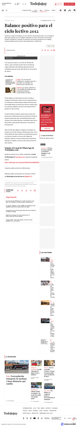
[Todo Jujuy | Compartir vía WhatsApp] (48, 50)
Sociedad (35, 411)
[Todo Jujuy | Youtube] (34, 418)
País (41, 10)
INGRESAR (59, 4)
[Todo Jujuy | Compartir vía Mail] (54, 50)
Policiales (35, 11)
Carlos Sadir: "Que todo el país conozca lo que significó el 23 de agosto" (19, 220)
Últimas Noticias (26, 10)
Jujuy (35, 10)
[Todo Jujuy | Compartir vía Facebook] (42, 50)
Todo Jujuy (7, 20)
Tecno (40, 411)
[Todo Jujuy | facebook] (23, 418)
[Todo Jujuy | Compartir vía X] (45, 50)
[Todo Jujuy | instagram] (27, 418)
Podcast (46, 411)
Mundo (53, 10)
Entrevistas (53, 411)
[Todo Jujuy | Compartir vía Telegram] (51, 50)
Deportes (48, 408)
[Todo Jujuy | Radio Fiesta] (74, 11)
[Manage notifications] (73, 419)
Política (47, 10)
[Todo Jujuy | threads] (38, 418)
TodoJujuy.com (20, 157)
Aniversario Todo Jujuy (46, 413)
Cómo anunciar (75, 418)
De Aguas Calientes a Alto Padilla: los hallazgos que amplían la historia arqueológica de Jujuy (20, 206)
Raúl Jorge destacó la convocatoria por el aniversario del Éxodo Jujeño (18, 215)
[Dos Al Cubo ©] (68, 425)
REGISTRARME (70, 4)
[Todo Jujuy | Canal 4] (60, 11)
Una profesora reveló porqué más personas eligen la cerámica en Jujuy (21, 211)
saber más (47, 128)
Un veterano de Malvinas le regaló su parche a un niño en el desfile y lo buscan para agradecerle (20, 201)
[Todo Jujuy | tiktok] (42, 418)
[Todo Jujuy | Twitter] (31, 418)
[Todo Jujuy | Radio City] (65, 11)
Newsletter (43, 11)
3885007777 (28, 177)
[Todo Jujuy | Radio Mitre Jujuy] (69, 11)
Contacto (69, 418)
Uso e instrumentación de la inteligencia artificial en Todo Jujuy (56, 418)
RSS (65, 418)
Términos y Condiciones (47, 418)
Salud (30, 411)
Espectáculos (27, 413)
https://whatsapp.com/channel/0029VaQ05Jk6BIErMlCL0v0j (23, 162)
